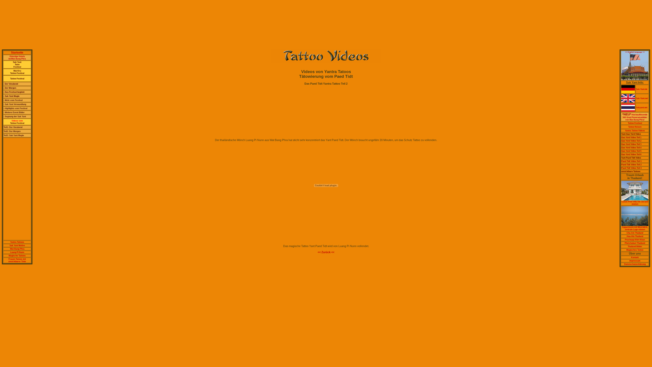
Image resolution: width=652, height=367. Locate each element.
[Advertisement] (103, 25)
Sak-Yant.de (641, 89)
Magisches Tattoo (634, 250)
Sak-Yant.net (642, 98)
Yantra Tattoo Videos (635, 130)
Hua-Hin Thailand (635, 236)
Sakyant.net (641, 107)
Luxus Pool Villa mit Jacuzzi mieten (635, 202)
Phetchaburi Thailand (635, 243)
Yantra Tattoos (17, 242)
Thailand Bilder (635, 246)
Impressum (634, 261)
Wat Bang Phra (17, 249)
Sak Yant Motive (17, 245)
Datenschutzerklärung (635, 264)
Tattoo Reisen (634, 127)
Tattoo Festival (635, 123)
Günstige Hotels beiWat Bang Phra (17, 57)
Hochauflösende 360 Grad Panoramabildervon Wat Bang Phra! (634, 117)
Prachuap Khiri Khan (635, 240)
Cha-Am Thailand (635, 233)
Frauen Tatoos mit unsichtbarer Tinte (17, 260)
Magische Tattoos (17, 256)
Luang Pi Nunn (17, 252)
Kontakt (635, 257)
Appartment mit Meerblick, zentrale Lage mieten (635, 228)
